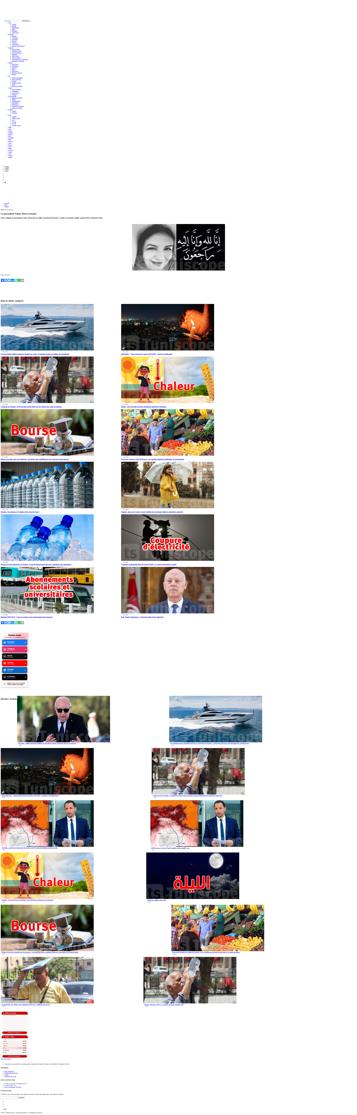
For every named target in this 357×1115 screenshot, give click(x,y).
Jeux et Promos (16, 89)
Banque (14, 36)
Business (14, 113)
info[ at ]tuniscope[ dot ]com (12, 1087)
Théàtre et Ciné (16, 51)
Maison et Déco (16, 83)
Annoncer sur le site (10, 1076)
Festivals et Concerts (18, 61)
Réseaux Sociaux (17, 73)
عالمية (10, 157)
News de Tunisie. (6, 1059)
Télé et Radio (16, 49)
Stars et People (16, 58)
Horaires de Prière (17, 98)
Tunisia (14, 111)
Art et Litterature (17, 53)
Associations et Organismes (20, 59)
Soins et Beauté (16, 79)
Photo (6, 167)
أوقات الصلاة (16, 118)
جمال (10, 143)
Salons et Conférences (18, 46)
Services (14, 42)
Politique (14, 31)
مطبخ (10, 148)
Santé (13, 84)
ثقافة (9, 127)
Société (14, 26)
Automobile (15, 44)
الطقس (14, 116)
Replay (14, 74)
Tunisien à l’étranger (18, 106)
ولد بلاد (14, 122)
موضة (10, 145)
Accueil (6, 203)
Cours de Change (17, 108)
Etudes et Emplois (17, 86)
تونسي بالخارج (16, 125)
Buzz (13, 69)
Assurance (15, 37)
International (15, 27)
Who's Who (15, 56)
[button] (9, 22)
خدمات (10, 141)
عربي (6, 171)
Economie (15, 39)
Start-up (14, 41)
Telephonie (15, 66)
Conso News (16, 93)
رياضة (10, 129)
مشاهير (10, 132)
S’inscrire (21, 1097)
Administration (16, 101)
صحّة (9, 136)
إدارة (13, 120)
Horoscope (15, 104)
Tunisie (14, 24)
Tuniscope (15, 71)
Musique (14, 54)
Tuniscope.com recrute (11, 1073)
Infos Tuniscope (9, 1071)
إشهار (10, 152)
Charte (6, 1075)
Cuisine (14, 81)
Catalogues (15, 91)
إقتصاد (10, 134)
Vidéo (6, 169)
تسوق (10, 146)
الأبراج (14, 123)
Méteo (14, 99)
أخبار (9, 153)
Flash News (15, 32)
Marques (14, 94)
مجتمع (10, 130)
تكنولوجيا (11, 137)
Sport (13, 29)
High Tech (15, 64)
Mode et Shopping (17, 78)
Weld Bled (15, 103)
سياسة (10, 155)
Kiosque (14, 68)
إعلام (9, 139)
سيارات (10, 150)
